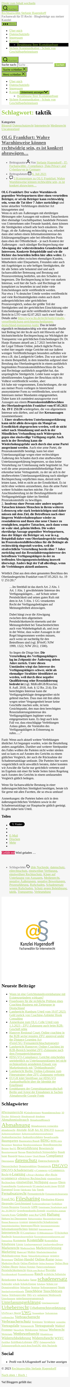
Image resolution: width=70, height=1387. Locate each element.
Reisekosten (9, 1279)
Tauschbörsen (52, 1291)
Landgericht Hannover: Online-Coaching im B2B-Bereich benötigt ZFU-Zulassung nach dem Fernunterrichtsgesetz (36, 1050)
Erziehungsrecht (24, 1186)
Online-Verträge (27, 1266)
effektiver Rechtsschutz (32, 1178)
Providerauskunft (9, 1274)
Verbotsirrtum (51, 1313)
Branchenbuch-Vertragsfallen (41, 1152)
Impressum (16, 37)
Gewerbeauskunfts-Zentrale (31, 1210)
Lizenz (19, 1244)
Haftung (53, 1214)
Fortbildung (57, 1204)
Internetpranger (46, 1229)
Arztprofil (59, 1130)
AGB (31, 1129)
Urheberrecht (15, 1307)
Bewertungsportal (9, 1152)
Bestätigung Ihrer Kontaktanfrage (37, 44)
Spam (61, 1287)
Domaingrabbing (28, 1166)
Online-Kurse (44, 1259)
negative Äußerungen (22, 881)
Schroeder (7, 1283)
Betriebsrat (17, 1145)
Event (17, 1189)
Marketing (9, 1252)
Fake (34, 1190)
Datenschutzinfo (19, 34)
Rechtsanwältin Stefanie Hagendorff (24, 13)
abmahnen (40, 1116)
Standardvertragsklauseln (13, 1291)
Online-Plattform (29, 1263)
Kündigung (8, 1244)
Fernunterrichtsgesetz (56, 1193)
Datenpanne (8, 1160)
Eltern (62, 1182)
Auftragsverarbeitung (11, 1134)
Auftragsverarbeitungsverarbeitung (37, 1134)
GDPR (34, 1207)
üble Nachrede (40, 867)
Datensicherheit (10, 1166)
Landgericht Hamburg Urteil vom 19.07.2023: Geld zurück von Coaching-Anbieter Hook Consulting (37, 1015)
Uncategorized (10, 129)
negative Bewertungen (51, 881)
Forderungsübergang (41, 1204)
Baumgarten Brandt (29, 1140)
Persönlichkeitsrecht (14, 1270)
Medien (31, 1251)
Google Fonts (9, 1214)
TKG (29, 1294)
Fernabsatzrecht (14, 1193)
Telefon (5, 1295)
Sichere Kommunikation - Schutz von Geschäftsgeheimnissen (32, 49)
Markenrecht (10, 1248)
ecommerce (9, 1178)
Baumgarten (10, 1141)
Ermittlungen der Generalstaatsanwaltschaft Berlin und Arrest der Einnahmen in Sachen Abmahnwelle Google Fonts (36, 1092)
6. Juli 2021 (39, 174)
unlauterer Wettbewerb (49, 1294)
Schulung (41, 1284)
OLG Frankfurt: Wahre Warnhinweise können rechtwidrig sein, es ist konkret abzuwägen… (32, 145)
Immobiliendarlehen (11, 1226)
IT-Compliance (28, 1232)
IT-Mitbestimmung (45, 1233)
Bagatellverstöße (51, 1137)
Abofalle (21, 1129)
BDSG (45, 1141)
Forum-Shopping (10, 1207)
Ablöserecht (15, 1116)
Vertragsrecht (27, 1325)
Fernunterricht (36, 1193)
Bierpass (21, 1152)
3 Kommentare (37, 182)
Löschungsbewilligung (53, 1244)
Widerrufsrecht (43, 1338)
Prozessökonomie (26, 1274)
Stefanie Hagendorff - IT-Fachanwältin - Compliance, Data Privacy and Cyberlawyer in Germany (38, 166)
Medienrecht (58, 125)
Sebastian (25, 1287)
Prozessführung (18, 884)
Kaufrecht (7, 1236)
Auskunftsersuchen (12, 1137)
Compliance (54, 1156)
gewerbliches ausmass (56, 1211)
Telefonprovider (17, 1294)
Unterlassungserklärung (21, 1302)
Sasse (33, 1279)
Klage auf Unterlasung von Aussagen (32, 876)
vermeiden (61, 1322)
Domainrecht (44, 1166)
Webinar (43, 1329)
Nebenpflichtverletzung (38, 1256)
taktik (12, 891)
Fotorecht (25, 1207)
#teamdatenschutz (51, 1112)
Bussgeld (13, 1155)
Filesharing (28, 1198)
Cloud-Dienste (39, 1156)
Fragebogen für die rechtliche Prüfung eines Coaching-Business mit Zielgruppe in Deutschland (36, 1004)
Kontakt (14, 41)
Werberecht (57, 1329)
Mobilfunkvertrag (11, 1255)
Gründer (22, 1214)
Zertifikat (6, 1342)
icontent (23, 1222)
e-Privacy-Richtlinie (35, 1175)
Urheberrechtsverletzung (48, 1308)
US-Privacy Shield (11, 1313)
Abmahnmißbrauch (40, 1119)
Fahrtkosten (26, 1190)
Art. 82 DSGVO (44, 1129)
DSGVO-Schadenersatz (18, 1170)
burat (4, 1155)
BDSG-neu (56, 1140)
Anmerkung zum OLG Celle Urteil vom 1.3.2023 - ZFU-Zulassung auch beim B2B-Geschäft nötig (36, 1025)
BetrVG (13, 1148)
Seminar (35, 1287)
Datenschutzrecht (23, 125)
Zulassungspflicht (47, 1342)
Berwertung (7, 1145)
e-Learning (17, 1174)
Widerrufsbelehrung (16, 1338)
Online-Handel (24, 1259)
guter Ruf (34, 1214)
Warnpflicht (18, 1330)
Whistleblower (46, 1334)
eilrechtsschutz (18, 870)
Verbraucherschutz (16, 1321)
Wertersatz (7, 1334)
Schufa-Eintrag (28, 1283)
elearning (53, 1182)
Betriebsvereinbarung (32, 1145)
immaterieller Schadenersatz (43, 1222)
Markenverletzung (48, 1248)
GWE (42, 1214)
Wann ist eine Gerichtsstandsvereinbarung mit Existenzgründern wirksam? (37, 995)
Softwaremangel (48, 1287)
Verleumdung (42, 891)
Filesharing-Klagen (52, 1199)
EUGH (61, 1186)
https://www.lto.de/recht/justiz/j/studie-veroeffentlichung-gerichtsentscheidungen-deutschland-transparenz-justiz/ (33, 321)
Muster (24, 1256)
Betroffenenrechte (52, 1144)
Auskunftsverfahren (32, 1137)
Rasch (38, 1274)
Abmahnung (16, 1125)
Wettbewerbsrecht (26, 1334)
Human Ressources (10, 1222)
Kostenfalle (35, 1240)
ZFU (36, 1341)
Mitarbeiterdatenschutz (46, 1252)
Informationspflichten (15, 1228)
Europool (7, 1189)
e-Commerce (41, 1170)
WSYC (59, 1338)
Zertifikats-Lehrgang (21, 1342)
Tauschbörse (33, 1291)
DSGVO (60, 1165)
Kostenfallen (51, 1240)
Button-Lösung (25, 1156)
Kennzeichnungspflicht (23, 1237)
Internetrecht (42, 125)
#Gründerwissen (32, 1112)
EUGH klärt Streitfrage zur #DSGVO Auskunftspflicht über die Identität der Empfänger (32, 1081)
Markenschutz (27, 1248)
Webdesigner (31, 1329)
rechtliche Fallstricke (55, 1274)
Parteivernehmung (46, 1266)
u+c (35, 1294)
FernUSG (8, 1199)
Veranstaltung (38, 1313)
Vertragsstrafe (44, 1325)
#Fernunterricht (12, 1112)
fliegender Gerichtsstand (16, 1203)
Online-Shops (10, 1266)
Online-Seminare (46, 1263)
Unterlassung (8, 1298)
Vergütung (37, 1321)
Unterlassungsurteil (50, 1303)
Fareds (40, 1189)
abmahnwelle (9, 1130)
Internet (33, 1228)
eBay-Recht (51, 1174)
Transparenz (25, 891)
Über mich (15, 30)
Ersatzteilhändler (9, 1186)
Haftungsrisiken (35, 1219)
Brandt (61, 1152)
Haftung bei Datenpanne (14, 1218)
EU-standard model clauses (45, 1186)
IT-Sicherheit (61, 1232)
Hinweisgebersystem (52, 1219)
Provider (51, 1270)
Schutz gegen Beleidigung (50, 888)
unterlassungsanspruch (30, 1298)
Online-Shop (61, 1263)
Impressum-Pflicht (30, 1225)
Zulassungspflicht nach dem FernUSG (21, 1345)
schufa (16, 1283)
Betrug (5, 1148)
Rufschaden (37, 884)
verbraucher (8, 1317)
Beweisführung (27, 1148)
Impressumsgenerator (50, 1226)
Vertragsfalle (10, 1325)
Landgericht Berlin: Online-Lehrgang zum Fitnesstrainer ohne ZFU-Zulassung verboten (36, 1072)
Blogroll (7, 125)
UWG (26, 1312)
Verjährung (49, 1321)
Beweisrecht (46, 1148)
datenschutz (57, 867)
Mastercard (22, 1252)
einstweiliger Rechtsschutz (25, 874)
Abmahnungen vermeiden (44, 1125)
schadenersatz (52, 1279)
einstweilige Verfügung (43, 870)
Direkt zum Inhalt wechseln (18, 3)
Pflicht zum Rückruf (36, 1270)
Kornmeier (19, 1240)
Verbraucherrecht (27, 1317)
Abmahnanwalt (28, 1116)
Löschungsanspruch (33, 1244)
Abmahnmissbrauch (15, 1120)
